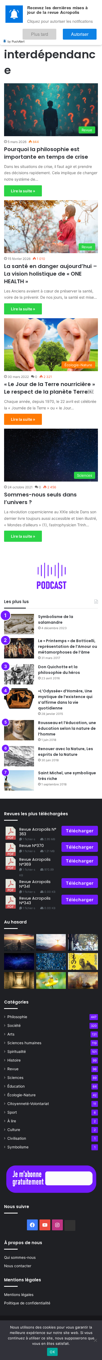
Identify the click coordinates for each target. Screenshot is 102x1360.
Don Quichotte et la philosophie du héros (59, 669)
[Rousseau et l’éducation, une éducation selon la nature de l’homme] (19, 730)
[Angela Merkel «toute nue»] (51, 961)
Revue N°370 (31, 845)
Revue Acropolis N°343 (35, 901)
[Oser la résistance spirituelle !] (19, 942)
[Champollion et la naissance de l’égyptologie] (19, 980)
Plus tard (56, 31)
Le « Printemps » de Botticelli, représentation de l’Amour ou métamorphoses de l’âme (67, 646)
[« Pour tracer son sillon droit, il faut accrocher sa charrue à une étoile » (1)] (51, 942)
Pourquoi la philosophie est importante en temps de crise (46, 153)
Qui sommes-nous (20, 1257)
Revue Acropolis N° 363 (37, 832)
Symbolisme (18, 1147)
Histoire (14, 1060)
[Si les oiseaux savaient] (83, 961)
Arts (10, 1034)
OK (52, 1352)
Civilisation (16, 1138)
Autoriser (85, 31)
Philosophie (17, 1017)
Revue (12, 1069)
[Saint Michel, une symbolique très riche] (19, 780)
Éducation (16, 1086)
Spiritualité (16, 1051)
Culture (13, 1130)
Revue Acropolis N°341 (35, 884)
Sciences (15, 1077)
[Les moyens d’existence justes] (51, 980)
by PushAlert (16, 37)
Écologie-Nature (21, 1095)
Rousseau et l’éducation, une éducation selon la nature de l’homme (67, 728)
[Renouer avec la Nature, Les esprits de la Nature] (19, 756)
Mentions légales (18, 1294)
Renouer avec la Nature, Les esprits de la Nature (65, 751)
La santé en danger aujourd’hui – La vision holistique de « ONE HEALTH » (50, 273)
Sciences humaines (24, 1043)
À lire (11, 1121)
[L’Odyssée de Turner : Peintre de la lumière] (83, 980)
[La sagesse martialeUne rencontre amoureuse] (83, 942)
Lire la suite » (23, 191)
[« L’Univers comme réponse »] (19, 961)
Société (14, 1025)
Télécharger (80, 830)
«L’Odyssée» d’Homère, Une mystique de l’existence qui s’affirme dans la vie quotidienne (65, 699)
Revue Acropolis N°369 (35, 862)
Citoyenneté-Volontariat (28, 1103)
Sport (12, 1112)
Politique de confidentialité (27, 1303)
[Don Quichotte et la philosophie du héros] (19, 674)
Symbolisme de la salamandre (55, 619)
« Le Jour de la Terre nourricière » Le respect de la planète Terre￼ (49, 388)
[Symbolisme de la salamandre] (19, 624)
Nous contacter (17, 1266)
